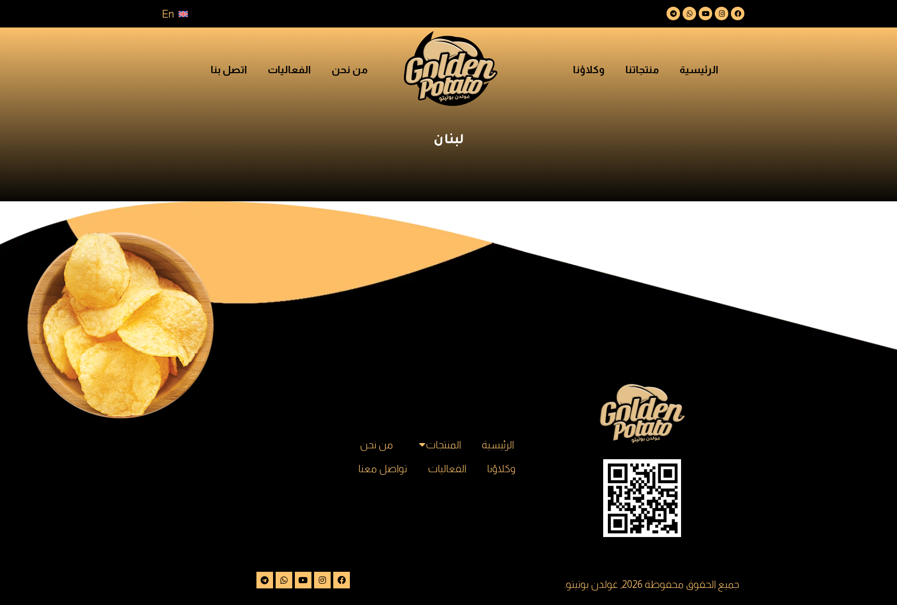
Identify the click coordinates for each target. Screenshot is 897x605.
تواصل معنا (382, 468)
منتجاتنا (642, 69)
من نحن (350, 69)
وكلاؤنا (589, 69)
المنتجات (443, 444)
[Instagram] (721, 13)
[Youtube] (705, 13)
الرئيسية (698, 69)
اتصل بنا (229, 69)
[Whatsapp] (689, 13)
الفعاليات (289, 69)
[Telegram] (673, 13)
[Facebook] (737, 13)
